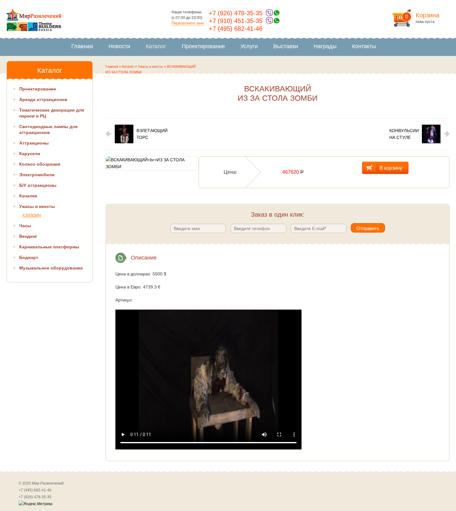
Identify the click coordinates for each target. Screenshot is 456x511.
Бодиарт (28, 257)
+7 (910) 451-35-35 (235, 20)
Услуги (249, 46)
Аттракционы (34, 142)
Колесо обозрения (39, 164)
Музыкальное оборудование (51, 267)
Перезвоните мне (188, 23)
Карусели (29, 153)
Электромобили (37, 174)
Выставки (285, 46)
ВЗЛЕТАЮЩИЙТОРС (152, 134)
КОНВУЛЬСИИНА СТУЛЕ (404, 134)
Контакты (364, 46)
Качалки (28, 195)
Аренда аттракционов (43, 99)
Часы (25, 225)
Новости (119, 46)
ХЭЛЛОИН (31, 215)
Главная (82, 46)
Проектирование (203, 46)
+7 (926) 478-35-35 (235, 13)
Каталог (156, 46)
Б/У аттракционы (37, 185)
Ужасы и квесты (150, 66)
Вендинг (28, 236)
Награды (325, 46)
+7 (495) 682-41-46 (235, 28)
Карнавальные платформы (49, 246)
